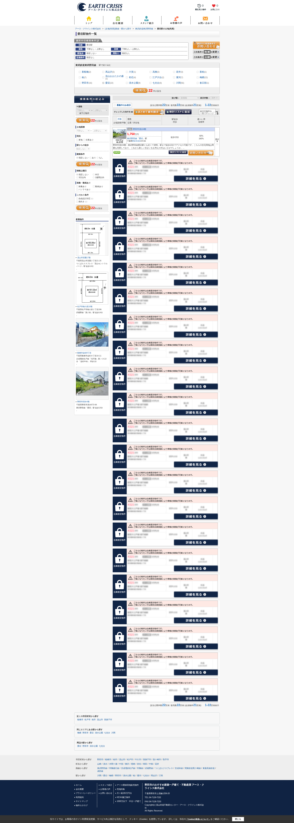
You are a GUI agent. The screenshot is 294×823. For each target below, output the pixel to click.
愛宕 (109, 82)
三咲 (161, 775)
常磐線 (140, 768)
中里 (121, 764)
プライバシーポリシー (86, 793)
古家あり (90, 140)
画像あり (83, 186)
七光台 (157, 82)
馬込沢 (110, 71)
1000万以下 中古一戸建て (129, 801)
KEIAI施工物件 (123, 797)
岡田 (145, 764)
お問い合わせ (106, 793)
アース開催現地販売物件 (128, 785)
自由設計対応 (86, 198)
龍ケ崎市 (157, 759)
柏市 (94, 720)
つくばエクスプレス (164, 768)
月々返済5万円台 (124, 793)
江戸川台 (158, 77)
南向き (83, 201)
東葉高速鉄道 (209, 768)
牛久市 (138, 759)
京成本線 (179, 768)
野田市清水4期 (139, 129)
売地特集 (121, 789)
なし (101, 158)
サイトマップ (82, 801)
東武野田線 (132, 138)
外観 (120, 119)
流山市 (100, 720)
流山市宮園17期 (83, 258)
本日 (97, 174)
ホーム (79, 785)
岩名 (139, 764)
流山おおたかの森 (114, 77)
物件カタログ (82, 805)
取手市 (166, 759)
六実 (132, 71)
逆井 (179, 71)
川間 (180, 82)
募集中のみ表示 (123, 105)
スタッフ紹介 (106, 785)
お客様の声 (105, 789)
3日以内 (82, 177)
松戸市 (87, 720)
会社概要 (80, 789)
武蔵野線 (149, 768)
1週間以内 (99, 177)
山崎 (99, 764)
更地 (81, 140)
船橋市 (80, 720)
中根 (151, 764)
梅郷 (204, 77)
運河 (179, 77)
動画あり (99, 186)
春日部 (204, 82)
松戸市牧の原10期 (84, 306)
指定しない (84, 158)
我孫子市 (108, 720)
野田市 (87, 82)
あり (94, 158)
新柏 (203, 71)
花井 (157, 764)
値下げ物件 (84, 113)
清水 (139, 141)
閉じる (238, 819)
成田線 (100, 771)
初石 (132, 77)
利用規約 (80, 797)
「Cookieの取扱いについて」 (198, 819)
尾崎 (133, 764)
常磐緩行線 (114, 768)
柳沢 (127, 764)
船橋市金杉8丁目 (84, 353)
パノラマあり (84, 189)
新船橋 (86, 71)
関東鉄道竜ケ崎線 (193, 768)
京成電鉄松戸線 (128, 768)
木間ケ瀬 (113, 764)
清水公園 (134, 82)
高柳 (156, 71)
